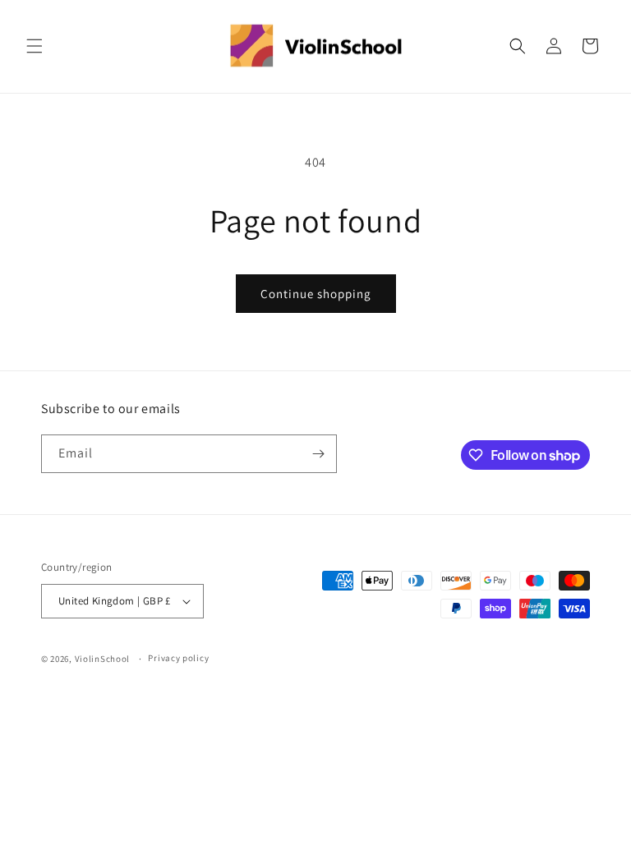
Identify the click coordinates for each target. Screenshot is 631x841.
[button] (34, 46)
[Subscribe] (318, 453)
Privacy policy (178, 658)
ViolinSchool (102, 658)
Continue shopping (315, 293)
